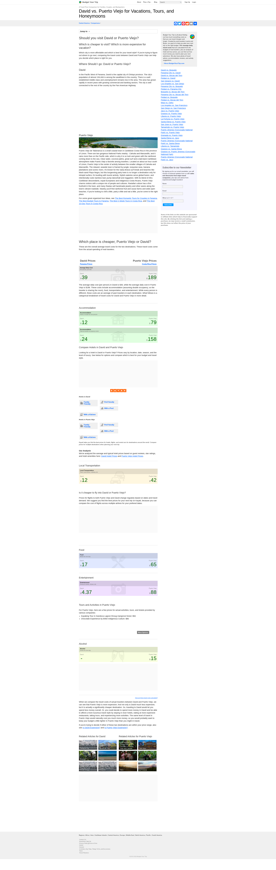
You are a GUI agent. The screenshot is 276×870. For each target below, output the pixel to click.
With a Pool (109, 408)
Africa (87, 835)
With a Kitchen (90, 414)
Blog (155, 2)
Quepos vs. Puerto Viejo (171, 114)
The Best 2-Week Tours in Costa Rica (126, 201)
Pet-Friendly (109, 402)
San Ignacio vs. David (170, 81)
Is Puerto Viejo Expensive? (116, 728)
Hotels (81, 845)
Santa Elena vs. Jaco (170, 138)
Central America (84, 23)
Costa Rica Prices (149, 264)
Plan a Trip (146, 2)
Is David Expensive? (91, 728)
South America (157, 835)
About (139, 2)
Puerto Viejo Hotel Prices (132, 456)
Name (164, 183)
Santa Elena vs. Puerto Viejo (173, 122)
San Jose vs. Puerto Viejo (172, 124)
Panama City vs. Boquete (172, 86)
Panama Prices (86, 264)
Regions (81, 835)
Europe (122, 835)
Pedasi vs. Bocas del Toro (172, 100)
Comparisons (95, 23)
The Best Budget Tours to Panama (94, 201)
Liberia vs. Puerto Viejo (171, 116)
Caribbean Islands (101, 835)
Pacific (148, 835)
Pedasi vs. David (168, 78)
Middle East (130, 835)
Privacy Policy (83, 843)
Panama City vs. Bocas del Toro (174, 95)
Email (164, 190)
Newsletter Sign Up (85, 841)
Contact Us (82, 839)
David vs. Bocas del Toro (171, 75)
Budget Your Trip (90, 2)
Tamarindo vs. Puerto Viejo (172, 127)
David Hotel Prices (109, 456)
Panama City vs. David (170, 73)
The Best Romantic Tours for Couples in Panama (136, 198)
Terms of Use (93, 843)
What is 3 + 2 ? (167, 198)
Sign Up (187, 2)
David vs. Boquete (169, 70)
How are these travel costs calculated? (146, 698)
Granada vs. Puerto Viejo (172, 135)
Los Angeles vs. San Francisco (174, 105)
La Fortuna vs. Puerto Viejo (172, 119)
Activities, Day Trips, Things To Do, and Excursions (94, 849)
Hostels (81, 847)
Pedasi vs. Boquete (169, 97)
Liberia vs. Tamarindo (170, 146)
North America (140, 835)
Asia (91, 835)
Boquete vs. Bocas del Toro (172, 92)
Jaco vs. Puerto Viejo (170, 111)
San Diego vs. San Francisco (173, 108)
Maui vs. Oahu (167, 103)
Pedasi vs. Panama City (171, 89)
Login (194, 2)
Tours (81, 851)
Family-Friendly (87, 403)
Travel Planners (84, 853)
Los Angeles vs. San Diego (172, 84)
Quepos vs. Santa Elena (171, 149)
